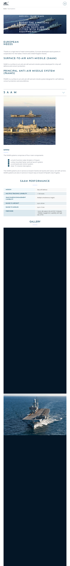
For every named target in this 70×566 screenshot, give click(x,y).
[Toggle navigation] (65, 3)
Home (5, 9)
